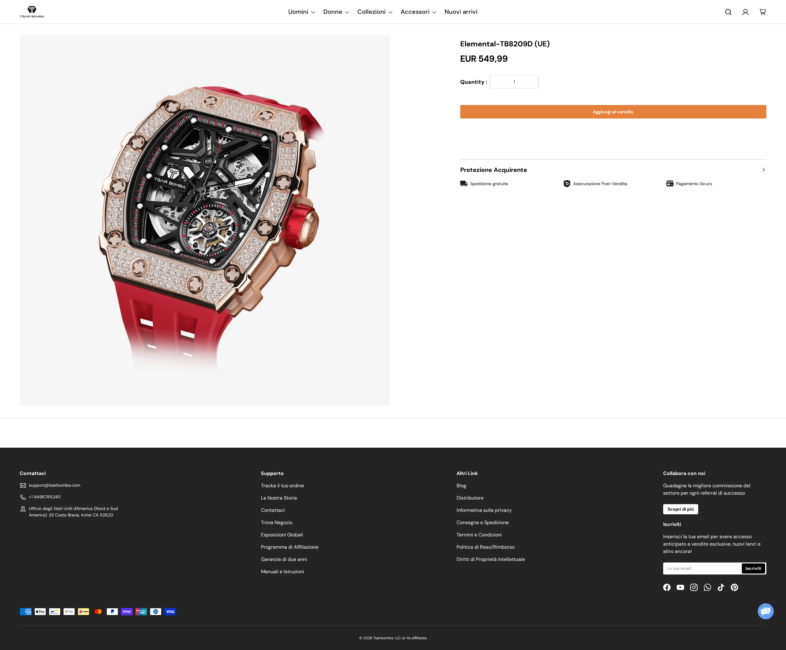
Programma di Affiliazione (289, 547)
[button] (613, 130)
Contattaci (273, 510)
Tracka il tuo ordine (282, 485)
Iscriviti (753, 568)
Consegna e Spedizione (483, 522)
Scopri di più (680, 509)
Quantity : (473, 82)
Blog (461, 485)
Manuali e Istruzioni (282, 571)
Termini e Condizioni (479, 534)
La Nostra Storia (279, 498)
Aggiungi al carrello (613, 112)
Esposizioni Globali (282, 534)
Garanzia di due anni (284, 559)
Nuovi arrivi (461, 12)
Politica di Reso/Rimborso (486, 547)
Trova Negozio (276, 522)
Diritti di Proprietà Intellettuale (491, 559)
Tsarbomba (383, 638)
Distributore (470, 498)
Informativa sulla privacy (484, 510)
